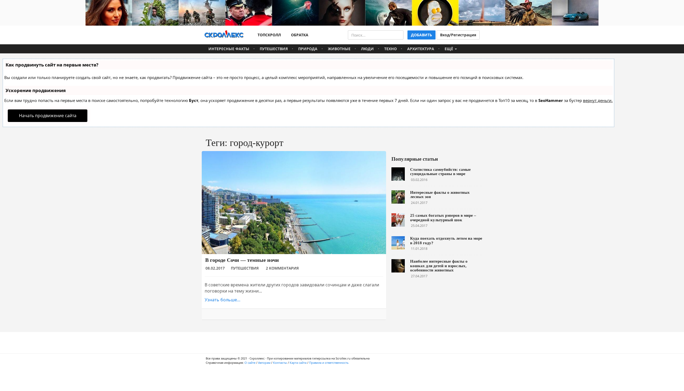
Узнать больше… (222, 300)
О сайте (249, 363)
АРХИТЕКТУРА (420, 48)
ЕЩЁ (449, 48)
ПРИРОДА (307, 48)
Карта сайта (298, 363)
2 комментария (282, 268)
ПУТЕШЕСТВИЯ (274, 48)
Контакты (280, 363)
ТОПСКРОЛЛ (268, 34)
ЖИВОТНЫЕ (339, 48)
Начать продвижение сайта (47, 116)
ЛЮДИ (367, 48)
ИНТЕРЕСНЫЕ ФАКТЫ (228, 48)
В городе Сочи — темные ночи (242, 260)
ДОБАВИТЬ (421, 34)
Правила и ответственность (329, 363)
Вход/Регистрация (458, 34)
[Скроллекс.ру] (223, 35)
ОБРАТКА (298, 34)
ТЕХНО (390, 48)
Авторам (264, 363)
